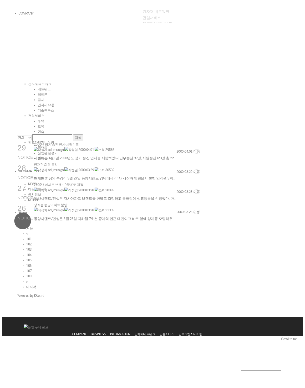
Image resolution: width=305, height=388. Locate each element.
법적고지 (257, 348)
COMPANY (79, 334)
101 (29, 239)
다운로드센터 (37, 67)
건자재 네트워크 (155, 11)
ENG (285, 10)
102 (29, 244)
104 (29, 255)
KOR (274, 10)
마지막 (31, 287)
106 (29, 266)
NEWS (9, 67)
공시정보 (67, 67)
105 (29, 260)
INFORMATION (120, 334)
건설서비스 (151, 17)
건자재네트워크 (144, 334)
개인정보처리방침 (263, 353)
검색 (78, 137)
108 (29, 276)
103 (29, 249)
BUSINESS (98, 334)
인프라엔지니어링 (190, 334)
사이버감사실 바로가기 (266, 343)
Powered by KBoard (30, 296)
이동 (196, 151)
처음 (29, 228)
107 (29, 271)
